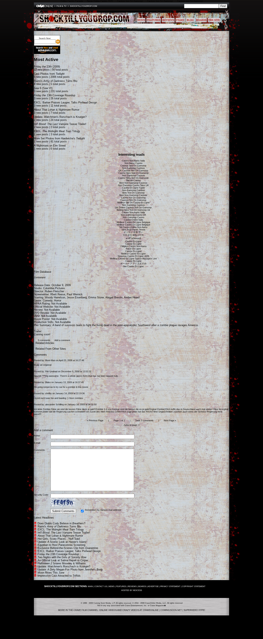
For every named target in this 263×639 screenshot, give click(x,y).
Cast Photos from (49, 73)
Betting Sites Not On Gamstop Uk (133, 210)
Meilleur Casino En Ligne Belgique (133, 222)
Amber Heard (132, 297)
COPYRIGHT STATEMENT (193, 586)
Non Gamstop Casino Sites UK (133, 185)
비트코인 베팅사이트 (133, 235)
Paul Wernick (75, 294)
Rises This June (51, 572)
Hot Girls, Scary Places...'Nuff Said (59, 538)
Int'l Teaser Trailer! (60, 124)
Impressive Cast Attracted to (59, 575)
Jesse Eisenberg (77, 297)
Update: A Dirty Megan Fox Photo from (70, 569)
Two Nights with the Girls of (62, 557)
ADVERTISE (153, 586)
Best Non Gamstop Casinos (133, 183)
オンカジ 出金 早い (133, 232)
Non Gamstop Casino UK (133, 215)
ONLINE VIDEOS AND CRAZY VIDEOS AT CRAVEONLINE (129, 610)
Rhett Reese (57, 294)
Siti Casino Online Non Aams (133, 227)
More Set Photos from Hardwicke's (59, 138)
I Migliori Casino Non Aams (133, 246)
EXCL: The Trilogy (57, 131)
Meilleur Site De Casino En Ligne (133, 202)
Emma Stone (96, 297)
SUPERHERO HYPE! (194, 610)
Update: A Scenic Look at (62, 541)
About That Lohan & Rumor (56, 109)
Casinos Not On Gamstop (133, 165)
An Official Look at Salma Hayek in (63, 560)
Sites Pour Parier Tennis (133, 229)
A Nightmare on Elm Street (50, 145)
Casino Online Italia (133, 220)
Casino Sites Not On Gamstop (133, 173)
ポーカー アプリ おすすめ (133, 263)
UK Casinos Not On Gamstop (133, 170)
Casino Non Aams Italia (133, 160)
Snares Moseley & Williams (62, 563)
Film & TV (62, 6)
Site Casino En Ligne (133, 266)
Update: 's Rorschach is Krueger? (60, 116)
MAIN (90, 586)
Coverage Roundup (54, 95)
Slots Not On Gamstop (133, 192)
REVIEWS (132, 586)
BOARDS (142, 586)
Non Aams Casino (133, 163)
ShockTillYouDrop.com (83, 6)
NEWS (111, 586)
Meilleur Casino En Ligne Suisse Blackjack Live (133, 258)
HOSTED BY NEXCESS (131, 590)
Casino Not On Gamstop (133, 197)
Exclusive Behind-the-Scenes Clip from (68, 548)
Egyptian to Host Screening (61, 544)
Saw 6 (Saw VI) (43, 88)
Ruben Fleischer (54, 291)
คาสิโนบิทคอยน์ (133, 238)
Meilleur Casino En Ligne (133, 253)
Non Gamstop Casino (133, 217)
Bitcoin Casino (133, 180)
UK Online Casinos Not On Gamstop (133, 207)
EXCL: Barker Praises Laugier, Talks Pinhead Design (65, 102)
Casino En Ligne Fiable (133, 188)
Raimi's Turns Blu (55, 80)
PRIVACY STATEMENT (170, 586)
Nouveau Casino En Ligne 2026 (133, 256)
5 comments (44, 340)
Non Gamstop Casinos (133, 168)
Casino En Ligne (133, 241)
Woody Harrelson (55, 297)
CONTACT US (101, 586)
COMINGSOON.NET (171, 610)
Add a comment (62, 340)
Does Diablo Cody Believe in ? (61, 523)
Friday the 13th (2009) (47, 66)
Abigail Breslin (113, 297)
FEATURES (121, 586)
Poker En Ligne (133, 248)
